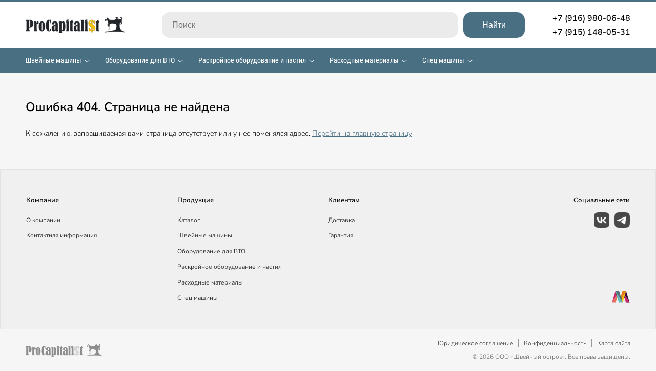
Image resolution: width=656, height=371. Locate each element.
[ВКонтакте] (601, 220)
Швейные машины (53, 60)
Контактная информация (61, 235)
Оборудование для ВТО (140, 60)
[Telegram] (622, 220)
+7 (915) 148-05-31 (591, 32)
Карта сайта (613, 343)
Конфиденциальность (555, 343)
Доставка (341, 220)
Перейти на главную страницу (362, 133)
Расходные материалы (364, 60)
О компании (43, 220)
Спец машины (443, 60)
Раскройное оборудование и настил (252, 60)
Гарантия (340, 235)
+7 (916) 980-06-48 (591, 18)
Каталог (188, 220)
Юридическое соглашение (475, 343)
